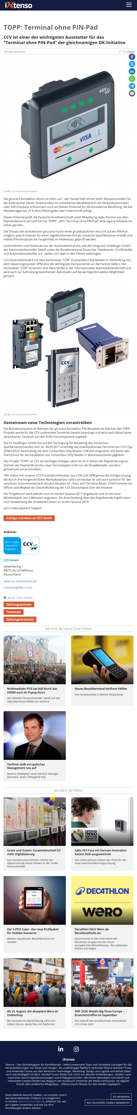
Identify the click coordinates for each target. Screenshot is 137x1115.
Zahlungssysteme (18, 604)
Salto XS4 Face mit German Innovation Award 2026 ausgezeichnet (101, 852)
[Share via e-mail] (132, 93)
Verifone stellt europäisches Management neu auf (26, 766)
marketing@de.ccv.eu (18, 587)
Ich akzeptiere (121, 1096)
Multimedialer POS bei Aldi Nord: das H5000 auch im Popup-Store (32, 690)
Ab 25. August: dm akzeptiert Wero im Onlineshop (32, 1013)
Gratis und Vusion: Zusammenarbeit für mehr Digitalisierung (34, 852)
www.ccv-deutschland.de (20, 581)
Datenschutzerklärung (32, 1101)
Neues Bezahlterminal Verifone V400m (101, 689)
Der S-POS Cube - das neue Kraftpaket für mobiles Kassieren (33, 931)
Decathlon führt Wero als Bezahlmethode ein (92, 931)
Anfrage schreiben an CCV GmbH (29, 518)
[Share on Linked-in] (132, 71)
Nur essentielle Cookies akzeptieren (108, 1102)
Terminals (13, 612)
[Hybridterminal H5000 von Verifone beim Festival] (35, 659)
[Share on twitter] (132, 64)
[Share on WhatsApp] (132, 78)
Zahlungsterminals (20, 619)
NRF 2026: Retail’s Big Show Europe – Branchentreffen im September (99, 1013)
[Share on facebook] (132, 57)
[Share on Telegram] (132, 86)
